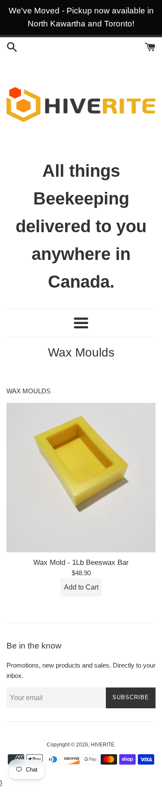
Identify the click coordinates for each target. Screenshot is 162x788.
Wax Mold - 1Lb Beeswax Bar (81, 562)
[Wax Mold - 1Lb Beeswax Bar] (81, 477)
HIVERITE (102, 745)
